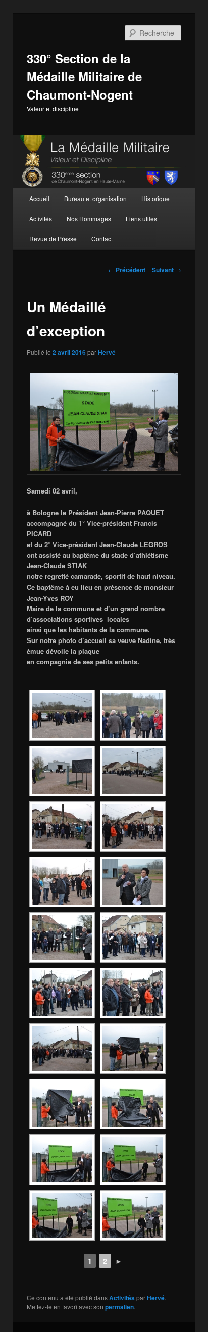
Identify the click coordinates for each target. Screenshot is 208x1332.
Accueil (39, 198)
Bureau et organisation (95, 198)
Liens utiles (141, 218)
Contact (102, 238)
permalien (119, 1306)
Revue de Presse (53, 238)
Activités (40, 218)
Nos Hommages (89, 218)
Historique (155, 198)
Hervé (107, 352)
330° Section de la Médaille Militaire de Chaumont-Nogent (84, 76)
